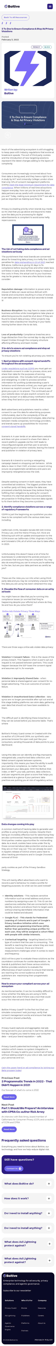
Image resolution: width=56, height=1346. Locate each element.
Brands (24, 1308)
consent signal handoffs (13, 426)
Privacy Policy (44, 1340)
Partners (24, 1331)
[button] (50, 6)
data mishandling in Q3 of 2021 (30, 262)
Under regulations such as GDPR (18, 368)
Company (42, 1300)
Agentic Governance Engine (9, 1326)
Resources (42, 1308)
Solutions (9, 1300)
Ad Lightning (10, 1316)
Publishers (25, 1316)
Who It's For (26, 1300)
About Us (41, 1323)
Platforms (25, 1323)
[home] (11, 6)
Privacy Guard (10, 1308)
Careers (41, 1316)
